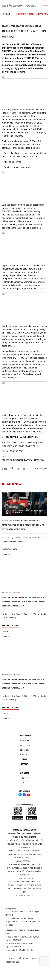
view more (6, 555)
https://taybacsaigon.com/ (28, 851)
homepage (6, 14)
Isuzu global (24, 755)
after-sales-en (33, 520)
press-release (7, 625)
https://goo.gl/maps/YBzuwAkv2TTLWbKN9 (23, 460)
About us (24, 740)
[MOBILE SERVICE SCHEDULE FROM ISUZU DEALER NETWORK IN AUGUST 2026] (24, 504)
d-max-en (5, 631)
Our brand (25, 773)
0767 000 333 (30, 858)
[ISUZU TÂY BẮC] (20, 5)
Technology (24, 750)
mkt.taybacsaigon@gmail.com (27, 854)
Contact (24, 764)
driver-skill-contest (20, 520)
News (15, 549)
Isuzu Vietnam (24, 736)
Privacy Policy (10, 908)
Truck (24, 783)
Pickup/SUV (24, 778)
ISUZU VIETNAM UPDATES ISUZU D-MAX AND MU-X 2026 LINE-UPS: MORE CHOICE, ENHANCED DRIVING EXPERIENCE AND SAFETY (23, 601)
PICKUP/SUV (16, 593)
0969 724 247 (28, 861)
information (7, 549)
